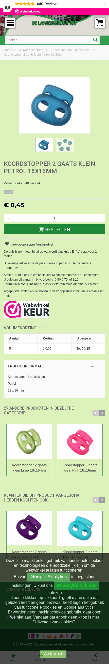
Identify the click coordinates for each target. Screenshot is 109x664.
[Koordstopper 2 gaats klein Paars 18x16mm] (29, 529)
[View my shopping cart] (100, 23)
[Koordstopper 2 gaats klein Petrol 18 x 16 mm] (44, 145)
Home (8, 50)
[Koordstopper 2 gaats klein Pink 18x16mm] (79, 442)
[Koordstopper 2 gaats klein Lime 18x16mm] (29, 442)
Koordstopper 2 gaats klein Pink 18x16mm (80, 467)
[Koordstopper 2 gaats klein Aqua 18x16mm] (79, 529)
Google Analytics (48, 576)
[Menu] (10, 23)
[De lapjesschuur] (54, 22)
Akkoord (53, 654)
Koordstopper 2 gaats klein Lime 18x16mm (29, 467)
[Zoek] (95, 40)
